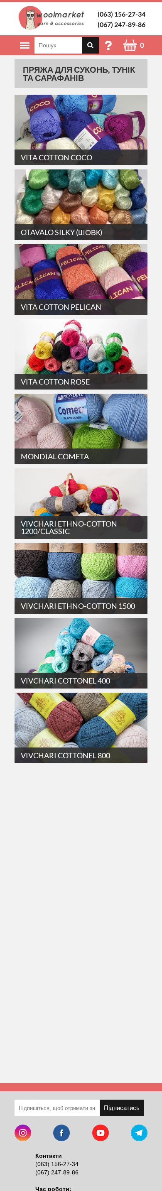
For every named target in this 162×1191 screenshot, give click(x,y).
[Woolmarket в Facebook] (61, 1134)
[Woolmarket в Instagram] (23, 1134)
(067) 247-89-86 (121, 24)
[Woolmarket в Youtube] (100, 1134)
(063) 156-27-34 (121, 14)
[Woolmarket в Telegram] (139, 1134)
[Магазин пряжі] (53, 17)
